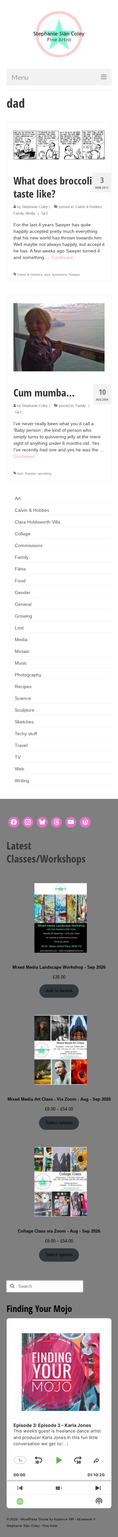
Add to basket (59, 990)
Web (19, 768)
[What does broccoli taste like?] (59, 144)
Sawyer (74, 274)
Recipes (23, 686)
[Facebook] (14, 822)
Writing (22, 780)
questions (59, 274)
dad (47, 274)
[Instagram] (28, 822)
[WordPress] (85, 822)
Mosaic (22, 651)
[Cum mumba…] (59, 336)
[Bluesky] (42, 822)
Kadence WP (64, 1519)
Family (18, 213)
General (23, 604)
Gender (22, 592)
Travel (21, 745)
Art (18, 498)
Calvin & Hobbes (88, 207)
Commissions (29, 545)
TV (18, 757)
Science (23, 698)
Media (30, 213)
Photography (28, 674)
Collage (22, 533)
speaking (44, 473)
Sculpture (24, 710)
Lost (19, 627)
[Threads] (56, 822)
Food (20, 580)
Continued (62, 257)
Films (20, 569)
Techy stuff (26, 733)
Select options (59, 1122)
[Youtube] (71, 822)
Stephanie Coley (35, 207)
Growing (23, 616)
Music (21, 663)
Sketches (24, 721)
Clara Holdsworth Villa (37, 522)
